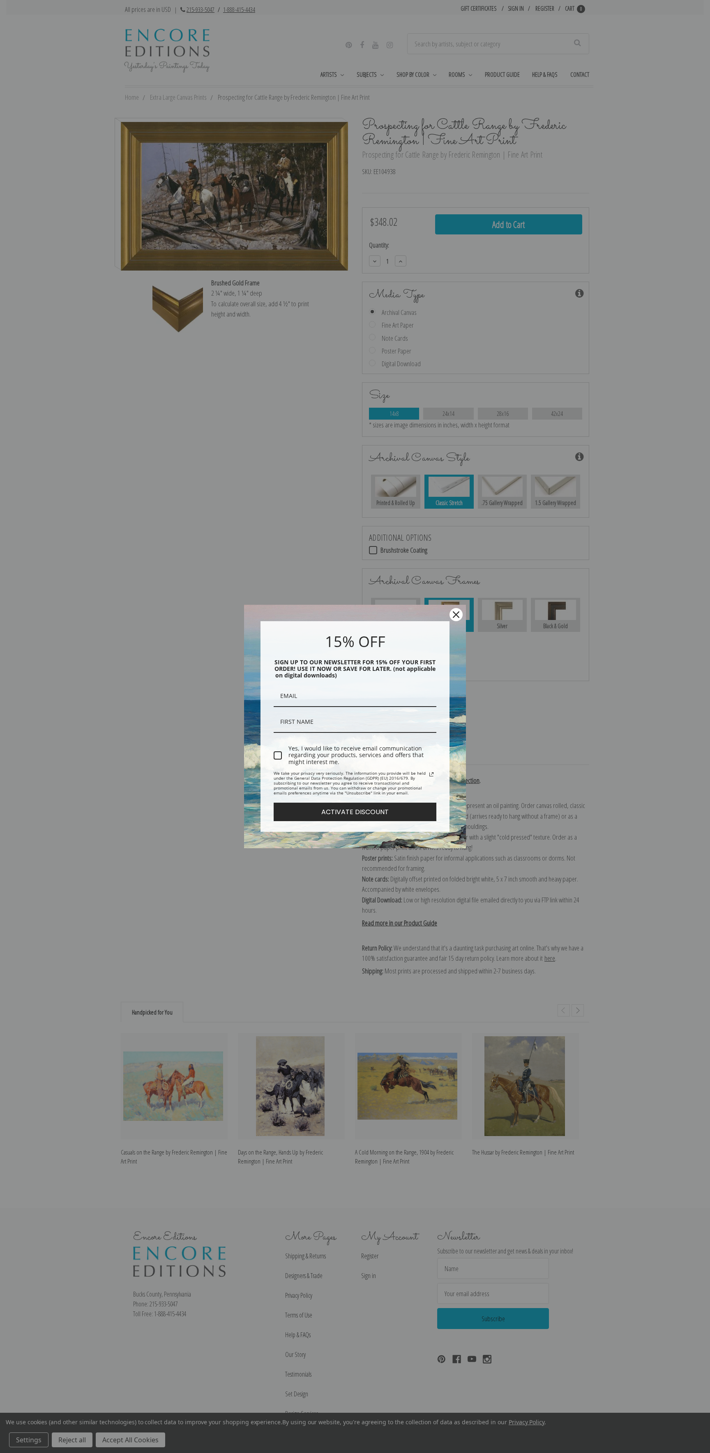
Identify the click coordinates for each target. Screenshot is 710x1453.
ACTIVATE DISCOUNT (355, 812)
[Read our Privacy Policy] (431, 774)
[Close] (456, 614)
